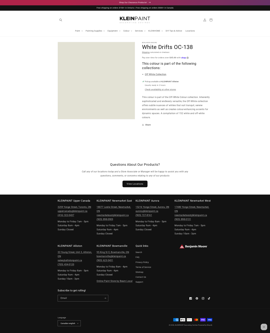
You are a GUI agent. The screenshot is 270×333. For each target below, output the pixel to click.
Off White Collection (155, 74)
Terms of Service (143, 267)
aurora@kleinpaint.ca (147, 211)
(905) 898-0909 (105, 219)
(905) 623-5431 (105, 260)
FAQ (138, 257)
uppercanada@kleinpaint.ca (72, 211)
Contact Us (141, 277)
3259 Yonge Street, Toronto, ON (74, 207)
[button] (61, 20)
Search (139, 252)
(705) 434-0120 (66, 264)
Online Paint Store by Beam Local (114, 281)
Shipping (146, 52)
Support (139, 282)
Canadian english (68, 323)
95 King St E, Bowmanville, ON (113, 252)
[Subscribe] (105, 298)
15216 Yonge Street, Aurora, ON (152, 207)
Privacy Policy (142, 262)
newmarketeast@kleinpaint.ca (113, 215)
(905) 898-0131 (183, 219)
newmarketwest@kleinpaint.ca (191, 215)
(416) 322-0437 (66, 215)
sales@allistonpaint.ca (70, 260)
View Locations (135, 184)
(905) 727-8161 (144, 215)
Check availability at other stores (160, 89)
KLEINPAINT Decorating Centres (186, 325)
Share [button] (148, 125)
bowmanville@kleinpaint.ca (111, 256)
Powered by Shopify (205, 325)
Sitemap (139, 272)
